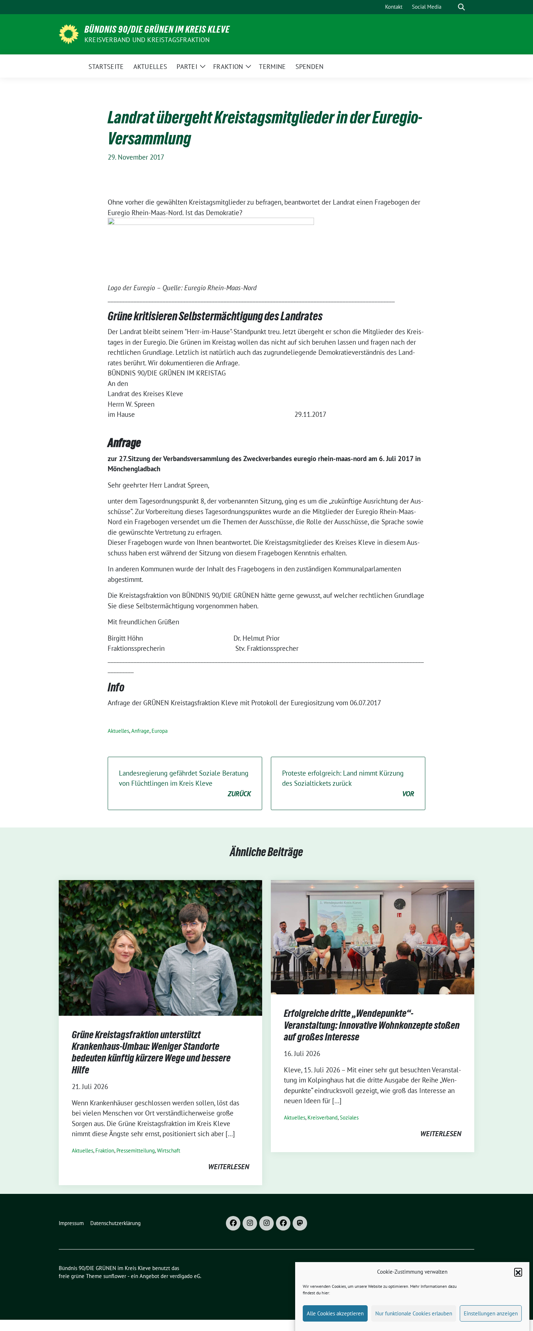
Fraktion (104, 1150)
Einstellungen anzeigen (491, 1313)
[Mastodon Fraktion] (300, 1223)
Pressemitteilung (135, 1150)
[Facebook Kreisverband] (233, 1223)
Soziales (349, 1117)
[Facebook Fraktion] (283, 1223)
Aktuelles (118, 730)
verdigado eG (185, 1276)
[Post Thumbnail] (160, 946)
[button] (518, 1271)
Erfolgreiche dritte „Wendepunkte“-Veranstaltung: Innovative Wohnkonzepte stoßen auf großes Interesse (372, 1025)
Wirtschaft (168, 1150)
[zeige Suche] (461, 7)
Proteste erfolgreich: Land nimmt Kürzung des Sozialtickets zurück (348, 783)
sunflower (114, 1276)
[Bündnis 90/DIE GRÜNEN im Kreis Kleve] (69, 33)
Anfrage (140, 730)
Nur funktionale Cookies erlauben (413, 1313)
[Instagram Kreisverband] (250, 1223)
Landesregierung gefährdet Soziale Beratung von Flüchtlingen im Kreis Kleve (185, 783)
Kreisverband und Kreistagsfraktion (147, 40)
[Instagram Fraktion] (266, 1223)
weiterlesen (228, 1166)
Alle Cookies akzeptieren (335, 1313)
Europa (160, 730)
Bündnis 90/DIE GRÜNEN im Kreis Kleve (157, 29)
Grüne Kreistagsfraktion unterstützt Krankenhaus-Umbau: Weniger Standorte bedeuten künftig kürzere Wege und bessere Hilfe (151, 1052)
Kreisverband (322, 1117)
